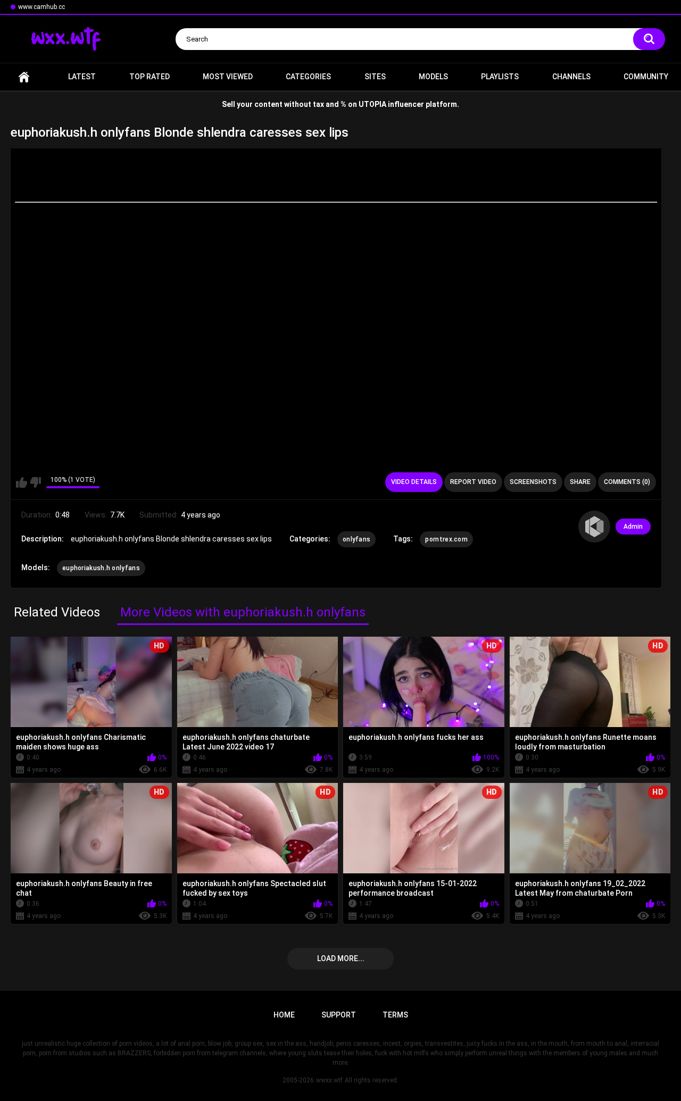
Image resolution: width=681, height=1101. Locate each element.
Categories (308, 76)
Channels (571, 76)
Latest (82, 76)
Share (580, 482)
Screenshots (533, 482)
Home (24, 76)
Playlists (500, 76)
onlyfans (356, 539)
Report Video (473, 482)
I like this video (21, 482)
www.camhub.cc (41, 7)
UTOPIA (372, 104)
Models (433, 76)
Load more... (340, 958)
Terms (395, 1015)
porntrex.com (446, 539)
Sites (375, 76)
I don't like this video (35, 482)
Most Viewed (228, 76)
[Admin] (594, 527)
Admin (633, 526)
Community (646, 76)
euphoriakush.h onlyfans (101, 568)
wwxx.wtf (329, 1080)
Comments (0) (627, 482)
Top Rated (149, 76)
